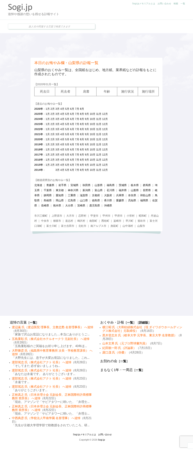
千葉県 (48, 190)
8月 (82, 108)
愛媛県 (120, 200)
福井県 (123, 190)
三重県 (72, 195)
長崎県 (45, 205)
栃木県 (135, 185)
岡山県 (60, 200)
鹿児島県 (94, 205)
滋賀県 (84, 195)
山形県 (99, 185)
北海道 (38, 185)
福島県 (111, 185)
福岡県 (144, 200)
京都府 (96, 195)
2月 (53, 108)
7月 (77, 108)
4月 (62, 108)
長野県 (147, 190)
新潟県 (86, 190)
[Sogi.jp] (20, 10)
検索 (176, 3)
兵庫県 (120, 195)
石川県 (111, 190)
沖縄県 (108, 205)
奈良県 (132, 195)
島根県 (48, 200)
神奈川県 (73, 190)
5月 (67, 108)
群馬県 (147, 185)
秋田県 (86, 185)
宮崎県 (81, 205)
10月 (92, 113)
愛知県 (60, 195)
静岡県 (48, 195)
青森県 (50, 185)
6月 (72, 108)
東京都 (60, 190)
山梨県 (135, 190)
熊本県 (57, 205)
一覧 (183, 3)
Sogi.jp (101, 440)
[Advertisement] (96, 45)
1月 (48, 108)
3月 (57, 108)
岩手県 (62, 185)
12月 (105, 113)
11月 (98, 113)
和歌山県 (145, 195)
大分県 (69, 205)
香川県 (108, 200)
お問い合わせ (164, 3)
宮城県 (74, 185)
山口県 (84, 200)
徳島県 (96, 200)
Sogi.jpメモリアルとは (143, 3)
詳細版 (143, 322)
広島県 (72, 200)
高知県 (132, 200)
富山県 (99, 190)
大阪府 (108, 195)
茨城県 (123, 185)
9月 (87, 113)
